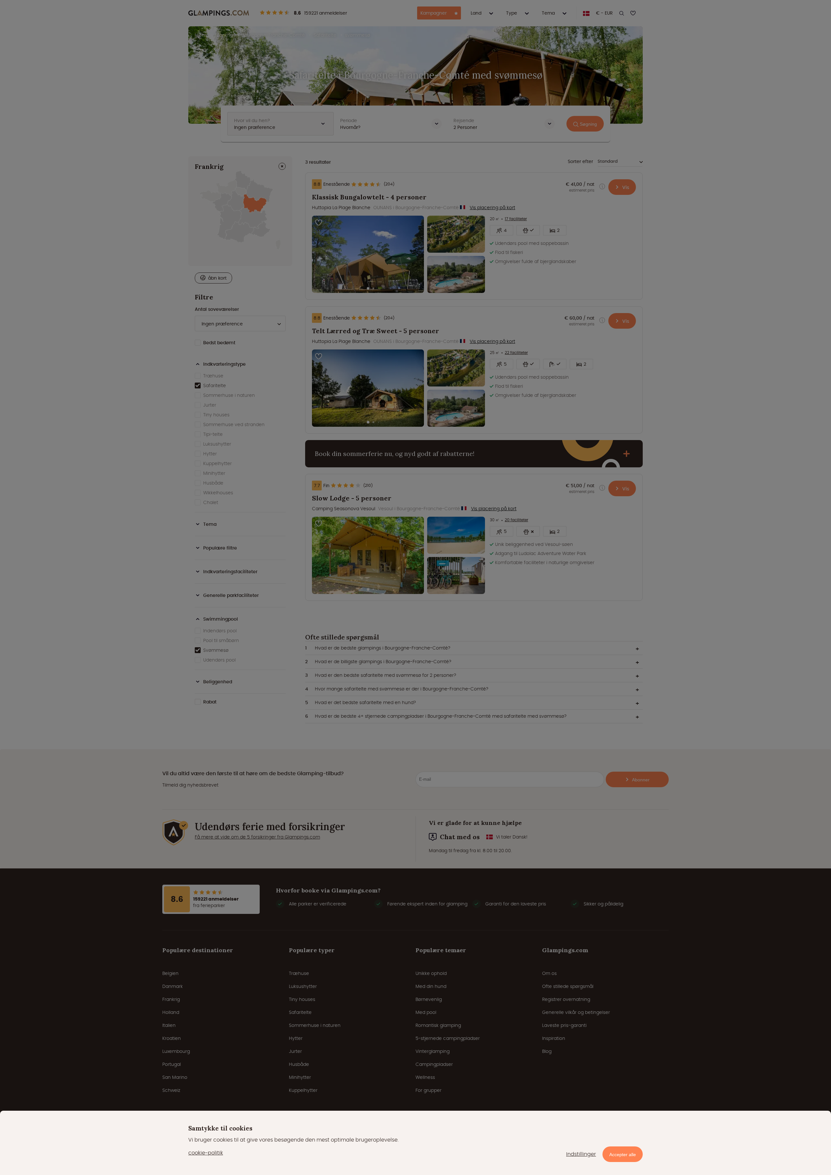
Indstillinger (581, 1154)
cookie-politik (205, 1152)
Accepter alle (622, 1154)
